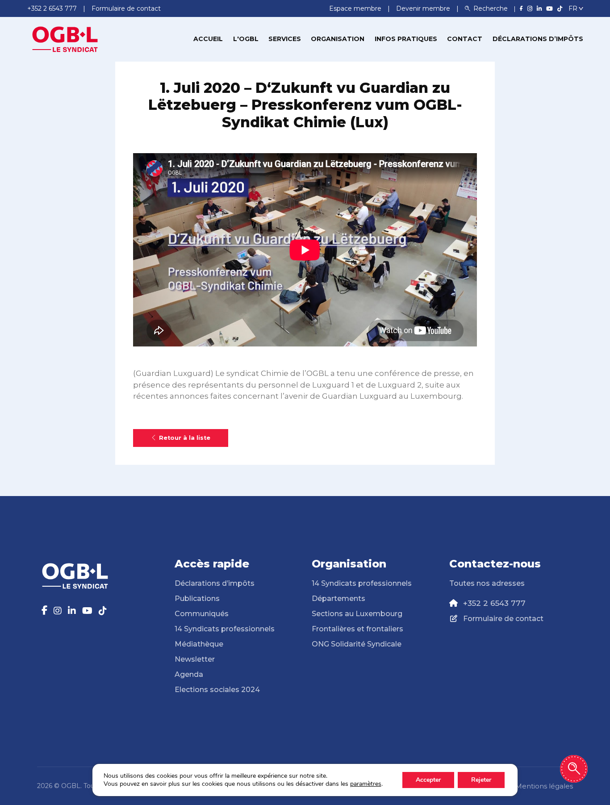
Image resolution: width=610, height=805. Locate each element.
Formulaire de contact (503, 618)
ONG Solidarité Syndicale (356, 644)
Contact (464, 39)
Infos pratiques (406, 39)
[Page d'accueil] (65, 38)
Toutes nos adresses (487, 583)
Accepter (428, 780)
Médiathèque (199, 644)
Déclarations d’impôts (538, 39)
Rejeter (481, 780)
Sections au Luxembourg (357, 613)
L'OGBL (246, 39)
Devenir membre (424, 8)
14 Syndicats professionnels (225, 629)
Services (284, 39)
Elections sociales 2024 (217, 689)
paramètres (365, 784)
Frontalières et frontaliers (357, 629)
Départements (338, 598)
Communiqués (202, 613)
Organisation (337, 39)
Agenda (189, 674)
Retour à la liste (184, 437)
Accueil (208, 39)
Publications (197, 598)
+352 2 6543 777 (494, 603)
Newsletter (195, 659)
